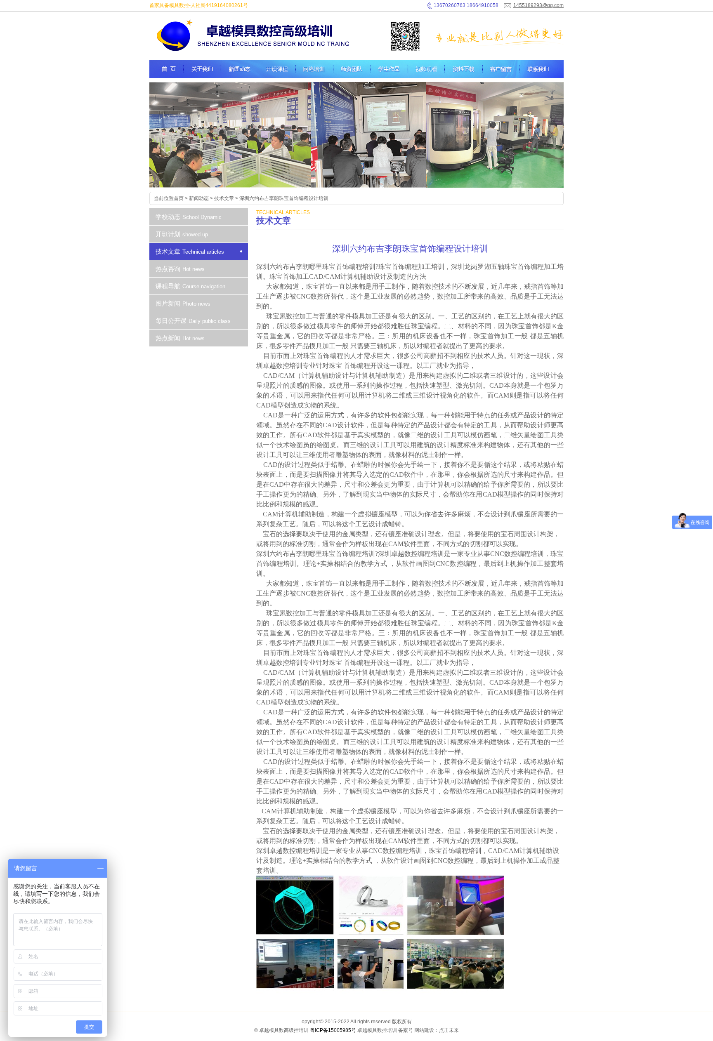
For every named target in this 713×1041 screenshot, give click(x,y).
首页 (179, 198)
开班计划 (182, 234)
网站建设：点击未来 (436, 1030)
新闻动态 (199, 198)
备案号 (405, 1030)
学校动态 (189, 216)
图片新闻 (183, 303)
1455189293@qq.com (538, 5)
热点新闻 (180, 338)
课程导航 (190, 286)
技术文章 (224, 198)
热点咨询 (180, 268)
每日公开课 (193, 320)
